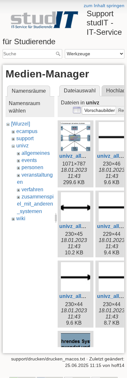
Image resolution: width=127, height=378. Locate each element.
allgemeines (35, 153)
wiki (20, 218)
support (25, 138)
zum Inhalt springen (104, 5)
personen (32, 167)
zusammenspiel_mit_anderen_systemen (35, 204)
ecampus (26, 131)
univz (22, 145)
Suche (59, 53)
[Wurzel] (20, 124)
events (29, 160)
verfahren (32, 189)
